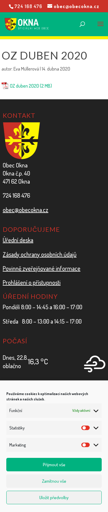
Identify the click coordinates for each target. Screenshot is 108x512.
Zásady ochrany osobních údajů (39, 254)
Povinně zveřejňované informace (41, 268)
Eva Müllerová (26, 69)
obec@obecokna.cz (25, 210)
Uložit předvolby (54, 497)
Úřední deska (18, 240)
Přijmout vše (54, 464)
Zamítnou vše (54, 481)
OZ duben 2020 (24, 86)
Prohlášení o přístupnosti (32, 282)
